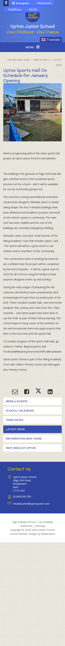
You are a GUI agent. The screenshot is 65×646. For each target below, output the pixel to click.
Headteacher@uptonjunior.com (31, 503)
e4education (48, 533)
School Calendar (20, 410)
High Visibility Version (24, 522)
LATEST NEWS (15, 429)
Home (26, 59)
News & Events (42, 59)
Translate (53, 40)
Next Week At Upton (21, 448)
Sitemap (40, 526)
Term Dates (14, 420)
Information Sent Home (24, 438)
